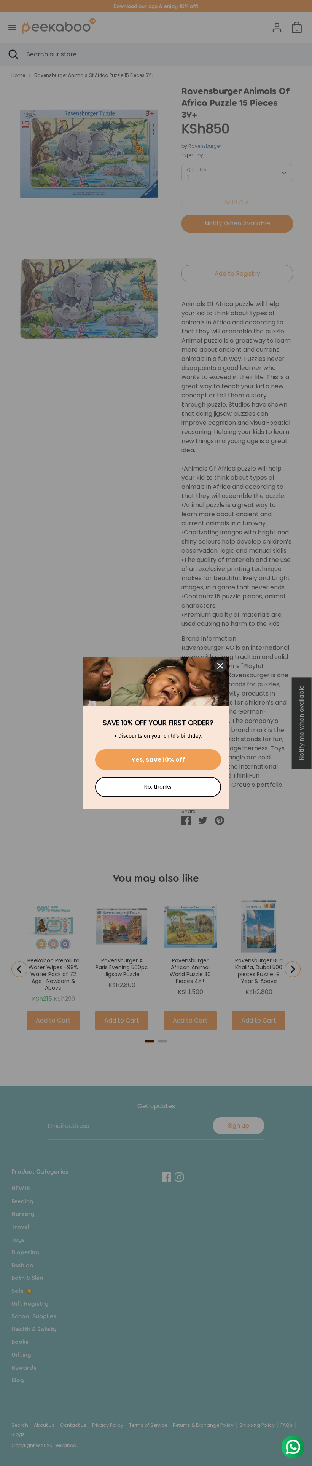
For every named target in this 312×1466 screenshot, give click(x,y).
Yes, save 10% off (158, 759)
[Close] (220, 666)
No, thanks (158, 787)
